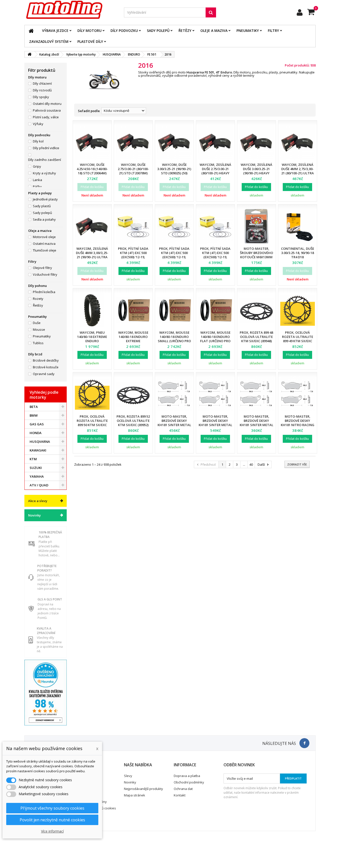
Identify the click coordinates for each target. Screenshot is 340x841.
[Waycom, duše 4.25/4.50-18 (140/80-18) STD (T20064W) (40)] (92, 142)
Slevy (128, 776)
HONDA (36, 433)
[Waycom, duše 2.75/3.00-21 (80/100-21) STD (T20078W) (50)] (133, 142)
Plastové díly (90, 41)
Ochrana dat (183, 788)
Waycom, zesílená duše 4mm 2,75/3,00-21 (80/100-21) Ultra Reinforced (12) (297, 171)
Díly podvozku (124, 30)
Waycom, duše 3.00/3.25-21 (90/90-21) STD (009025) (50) (174, 168)
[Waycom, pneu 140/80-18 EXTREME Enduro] (92, 310)
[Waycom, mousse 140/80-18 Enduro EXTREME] (133, 310)
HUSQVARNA (40, 441)
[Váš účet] (300, 12)
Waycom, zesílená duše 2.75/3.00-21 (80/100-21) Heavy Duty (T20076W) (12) (215, 171)
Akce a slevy (37, 501)
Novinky (34, 515)
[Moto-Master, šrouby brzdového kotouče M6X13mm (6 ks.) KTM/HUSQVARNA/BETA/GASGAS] (256, 226)
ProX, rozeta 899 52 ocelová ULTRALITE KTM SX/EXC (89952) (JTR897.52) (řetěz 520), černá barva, (133, 425)
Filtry (273, 30)
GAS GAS (37, 424)
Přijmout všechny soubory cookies (52, 808)
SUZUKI (36, 467)
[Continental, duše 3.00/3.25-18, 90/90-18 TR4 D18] (297, 226)
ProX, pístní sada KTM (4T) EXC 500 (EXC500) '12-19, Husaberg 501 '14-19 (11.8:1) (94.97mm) (215, 257)
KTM (33, 459)
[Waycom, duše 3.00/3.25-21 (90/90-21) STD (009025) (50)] (174, 142)
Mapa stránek (134, 795)
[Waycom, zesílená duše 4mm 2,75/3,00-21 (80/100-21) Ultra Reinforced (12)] (297, 142)
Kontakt (179, 795)
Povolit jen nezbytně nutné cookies (52, 820)
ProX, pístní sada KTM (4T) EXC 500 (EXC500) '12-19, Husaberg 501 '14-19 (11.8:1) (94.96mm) (174, 257)
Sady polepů (158, 30)
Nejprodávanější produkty (143, 788)
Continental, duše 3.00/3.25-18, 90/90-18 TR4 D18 (297, 252)
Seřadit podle (89, 111)
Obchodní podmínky (189, 782)
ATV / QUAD (39, 485)
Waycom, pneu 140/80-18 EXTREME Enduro (92, 336)
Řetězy (184, 30)
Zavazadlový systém (48, 41)
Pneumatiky (247, 30)
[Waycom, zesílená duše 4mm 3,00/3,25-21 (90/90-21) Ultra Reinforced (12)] (92, 226)
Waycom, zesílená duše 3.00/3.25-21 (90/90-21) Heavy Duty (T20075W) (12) (256, 171)
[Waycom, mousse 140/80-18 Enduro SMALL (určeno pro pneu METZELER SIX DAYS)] (174, 310)
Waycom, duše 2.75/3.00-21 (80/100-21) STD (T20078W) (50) (133, 171)
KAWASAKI (38, 450)
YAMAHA (37, 476)
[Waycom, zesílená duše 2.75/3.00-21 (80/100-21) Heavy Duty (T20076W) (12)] (215, 142)
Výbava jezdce (55, 30)
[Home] (31, 30)
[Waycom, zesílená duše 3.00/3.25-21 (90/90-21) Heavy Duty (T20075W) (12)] (256, 142)
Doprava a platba (187, 776)
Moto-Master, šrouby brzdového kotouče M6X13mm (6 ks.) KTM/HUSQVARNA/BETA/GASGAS (265, 257)
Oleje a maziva (213, 30)
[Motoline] (70, 10)
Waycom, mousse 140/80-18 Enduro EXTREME (133, 336)
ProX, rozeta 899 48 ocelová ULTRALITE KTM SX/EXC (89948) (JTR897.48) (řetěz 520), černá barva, (256, 341)
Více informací (52, 831)
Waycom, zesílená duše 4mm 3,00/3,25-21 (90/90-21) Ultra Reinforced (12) (92, 254)
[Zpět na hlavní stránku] (29, 54)
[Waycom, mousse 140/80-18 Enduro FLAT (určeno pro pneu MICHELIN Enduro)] (215, 310)
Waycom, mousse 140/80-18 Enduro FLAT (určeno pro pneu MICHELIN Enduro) (215, 341)
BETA (34, 406)
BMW (34, 415)
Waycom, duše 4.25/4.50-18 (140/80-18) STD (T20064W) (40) (92, 171)
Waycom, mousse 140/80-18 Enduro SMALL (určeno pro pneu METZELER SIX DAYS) (174, 341)
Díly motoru (89, 30)
